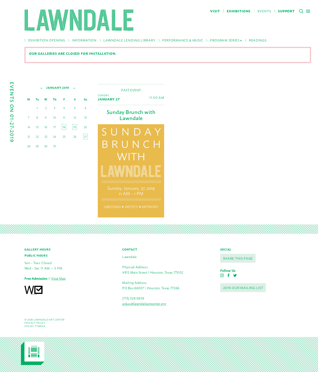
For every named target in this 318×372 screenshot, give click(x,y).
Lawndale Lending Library (129, 40)
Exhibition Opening (46, 40)
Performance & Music (182, 40)
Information (84, 40)
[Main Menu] (308, 11)
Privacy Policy (34, 323)
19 (74, 127)
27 (85, 136)
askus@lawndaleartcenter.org (144, 303)
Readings (258, 40)
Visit (215, 11)
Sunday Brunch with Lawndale (131, 114)
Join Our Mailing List (243, 287)
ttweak (40, 326)
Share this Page (238, 258)
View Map (58, 278)
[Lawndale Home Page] (79, 20)
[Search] (301, 11)
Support (286, 11)
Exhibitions (238, 11)
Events (264, 11)
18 (64, 127)
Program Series (225, 40)
